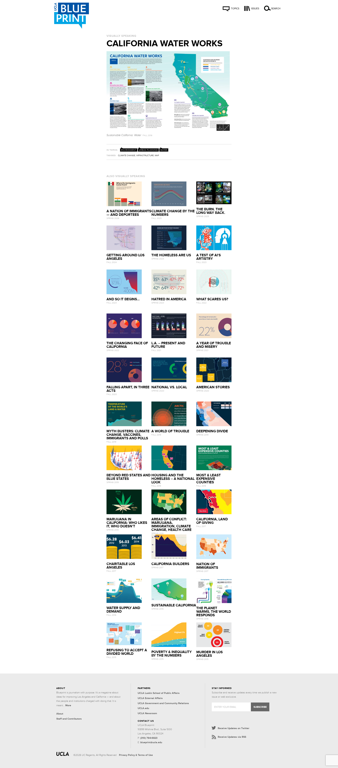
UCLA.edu (143, 708)
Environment (128, 150)
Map (157, 155)
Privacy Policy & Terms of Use (136, 755)
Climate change (126, 155)
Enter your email (225, 707)
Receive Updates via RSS (232, 736)
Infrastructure (145, 155)
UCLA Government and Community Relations (163, 703)
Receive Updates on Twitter (233, 728)
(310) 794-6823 (148, 737)
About (59, 713)
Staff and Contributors (69, 718)
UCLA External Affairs (150, 698)
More (68, 705)
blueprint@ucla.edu (151, 742)
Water (163, 150)
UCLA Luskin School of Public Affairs (159, 693)
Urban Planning (148, 150)
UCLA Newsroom (147, 713)
